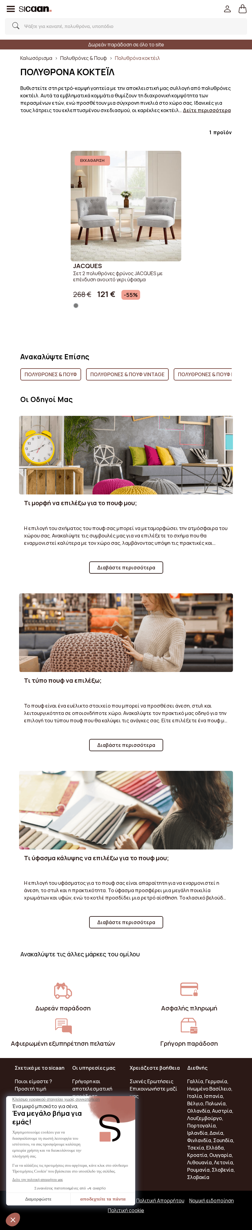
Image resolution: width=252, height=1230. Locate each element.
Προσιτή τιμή (30, 1088)
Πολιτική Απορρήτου (160, 1200)
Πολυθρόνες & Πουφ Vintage (127, 374)
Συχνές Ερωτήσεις (151, 1081)
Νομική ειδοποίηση (211, 1200)
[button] (242, 9)
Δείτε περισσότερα (207, 110)
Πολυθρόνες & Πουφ (83, 58)
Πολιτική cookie (126, 1210)
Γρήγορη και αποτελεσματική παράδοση (92, 1088)
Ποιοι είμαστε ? (33, 1081)
